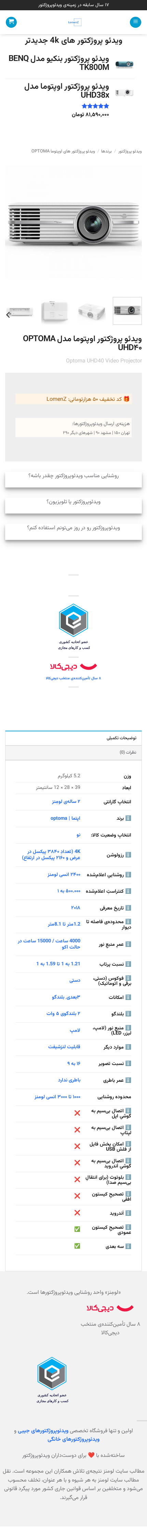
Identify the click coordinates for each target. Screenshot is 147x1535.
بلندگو (58, 997)
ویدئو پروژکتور (130, 151)
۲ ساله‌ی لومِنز (66, 802)
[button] (135, 22)
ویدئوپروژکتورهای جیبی (43, 1431)
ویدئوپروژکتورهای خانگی (73, 1439)
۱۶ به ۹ (73, 1064)
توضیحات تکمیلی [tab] (121, 738)
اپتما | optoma (65, 818)
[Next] (11, 223)
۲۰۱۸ (75, 908)
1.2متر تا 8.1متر (64, 924)
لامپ (75, 1031)
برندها (106, 151)
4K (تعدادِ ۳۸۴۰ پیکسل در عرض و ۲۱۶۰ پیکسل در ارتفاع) (51, 855)
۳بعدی (73, 997)
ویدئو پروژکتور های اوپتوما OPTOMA (63, 151)
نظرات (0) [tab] (128, 752)
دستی (74, 981)
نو (78, 835)
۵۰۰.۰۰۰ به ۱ (68, 891)
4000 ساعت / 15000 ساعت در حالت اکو (49, 944)
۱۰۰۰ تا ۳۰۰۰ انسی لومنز (57, 1097)
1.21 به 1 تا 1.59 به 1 (58, 964)
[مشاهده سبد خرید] (11, 22)
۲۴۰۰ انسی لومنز (64, 875)
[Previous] (130, 223)
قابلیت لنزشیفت (64, 1047)
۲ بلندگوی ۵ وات (63, 1014)
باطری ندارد (69, 1080)
